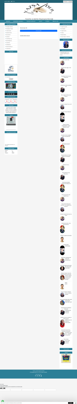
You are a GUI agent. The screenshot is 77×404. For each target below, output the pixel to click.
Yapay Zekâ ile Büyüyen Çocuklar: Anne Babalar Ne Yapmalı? (66, 205)
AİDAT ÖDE (56, 21)
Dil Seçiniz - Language (68, 1)
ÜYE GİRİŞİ (7, 1)
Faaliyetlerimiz (8, 48)
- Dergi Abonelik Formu (64, 52)
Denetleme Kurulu (8, 32)
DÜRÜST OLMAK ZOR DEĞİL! (66, 235)
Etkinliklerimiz (8, 44)
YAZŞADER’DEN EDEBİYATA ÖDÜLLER (68, 311)
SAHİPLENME (66, 244)
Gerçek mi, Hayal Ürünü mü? (66, 104)
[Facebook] (8, 94)
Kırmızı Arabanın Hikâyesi (66, 291)
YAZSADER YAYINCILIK (31, 21)
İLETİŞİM (47, 21)
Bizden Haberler (63, 34)
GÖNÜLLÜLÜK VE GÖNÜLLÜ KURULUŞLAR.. (68, 321)
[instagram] (10, 94)
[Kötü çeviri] (4, 388)
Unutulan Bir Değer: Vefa (66, 67)
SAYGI (66, 282)
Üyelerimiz (7, 36)
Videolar (62, 32)
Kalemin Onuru (66, 164)
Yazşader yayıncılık (63, 26)
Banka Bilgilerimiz (8, 40)
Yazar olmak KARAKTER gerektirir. (67, 341)
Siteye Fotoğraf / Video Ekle (65, 36)
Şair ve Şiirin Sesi (66, 59)
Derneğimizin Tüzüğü (9, 28)
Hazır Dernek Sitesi (38, 374)
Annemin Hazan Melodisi (66, 111)
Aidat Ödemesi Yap (8, 38)
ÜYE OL (13, 1)
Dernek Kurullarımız (8, 46)
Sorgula (11, 78)
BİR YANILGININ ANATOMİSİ (66, 265)
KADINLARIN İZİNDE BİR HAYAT (66, 299)
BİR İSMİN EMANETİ (66, 144)
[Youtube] (14, 94)
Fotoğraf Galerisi (63, 30)
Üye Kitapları (62, 28)
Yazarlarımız (7, 42)
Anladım (70, 402)
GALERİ (40, 21)
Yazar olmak (66, 339)
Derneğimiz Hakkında (9, 26)
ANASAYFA (8, 21)
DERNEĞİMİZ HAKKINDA (18, 21)
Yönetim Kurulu (8, 30)
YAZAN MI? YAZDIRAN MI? (66, 257)
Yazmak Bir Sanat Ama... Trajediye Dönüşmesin (68, 334)
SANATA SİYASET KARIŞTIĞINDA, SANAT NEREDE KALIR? (66, 126)
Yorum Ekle (39, 30)
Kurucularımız (7, 34)
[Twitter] (12, 94)
